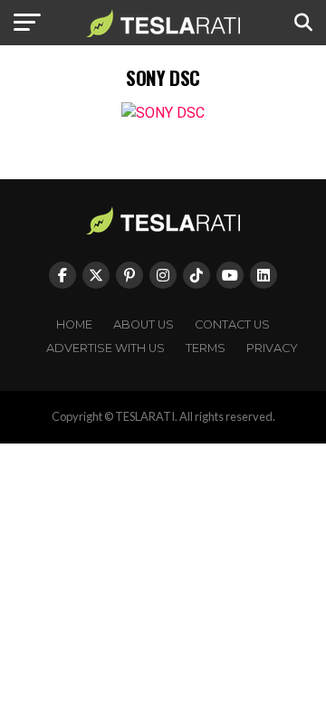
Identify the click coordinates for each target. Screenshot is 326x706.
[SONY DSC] (163, 112)
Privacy (272, 348)
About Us (143, 324)
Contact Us (232, 324)
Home (74, 324)
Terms (205, 348)
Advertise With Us (105, 348)
